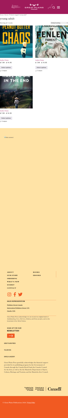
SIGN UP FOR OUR (14, 329)
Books (6, 15)
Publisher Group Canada (14, 305)
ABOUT (10, 272)
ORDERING (12, 278)
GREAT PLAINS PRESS (10, 343)
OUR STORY (12, 275)
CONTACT (11, 288)
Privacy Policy (31, 402)
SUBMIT (11, 285)
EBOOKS (37, 275)
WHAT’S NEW (13, 282)
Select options (6, 67)
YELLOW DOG (7, 350)
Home (2, 15)
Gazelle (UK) (11, 311)
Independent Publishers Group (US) (18, 308)
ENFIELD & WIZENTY (9, 357)
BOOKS (36, 272)
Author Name (8, 62)
